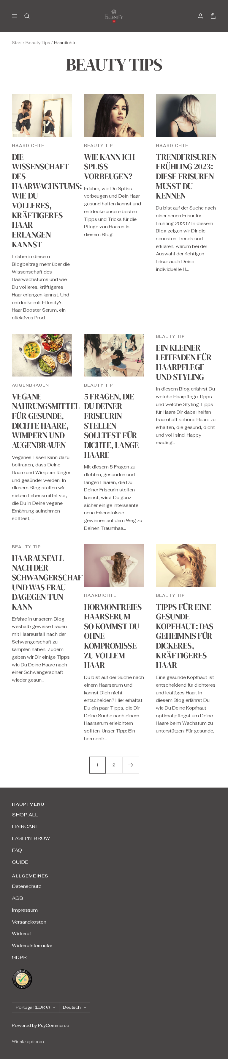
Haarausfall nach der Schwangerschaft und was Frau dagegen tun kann (49, 582)
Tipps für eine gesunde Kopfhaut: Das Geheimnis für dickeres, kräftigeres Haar (184, 636)
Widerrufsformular (32, 945)
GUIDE (20, 862)
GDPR (19, 957)
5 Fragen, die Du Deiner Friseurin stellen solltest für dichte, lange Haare (111, 425)
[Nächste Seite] (130, 765)
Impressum (25, 910)
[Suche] (27, 16)
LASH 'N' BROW (31, 838)
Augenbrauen (30, 385)
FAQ (17, 850)
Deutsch (72, 1007)
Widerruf (21, 933)
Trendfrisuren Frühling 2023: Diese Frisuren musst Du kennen (186, 176)
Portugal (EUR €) (33, 1007)
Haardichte (28, 145)
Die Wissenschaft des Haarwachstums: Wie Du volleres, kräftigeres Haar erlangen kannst (47, 200)
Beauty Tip (98, 145)
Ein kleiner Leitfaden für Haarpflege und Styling (183, 362)
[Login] (200, 15)
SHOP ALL (25, 815)
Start (17, 42)
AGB (17, 898)
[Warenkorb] (213, 16)
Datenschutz (26, 886)
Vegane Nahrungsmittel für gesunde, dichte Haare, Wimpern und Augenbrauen (46, 421)
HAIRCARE (25, 826)
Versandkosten (29, 922)
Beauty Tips (38, 42)
